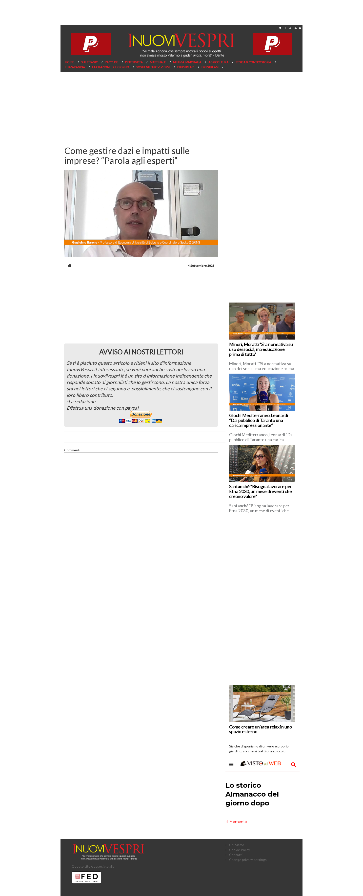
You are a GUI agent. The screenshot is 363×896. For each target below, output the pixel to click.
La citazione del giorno (110, 67)
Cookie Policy (239, 850)
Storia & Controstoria (253, 62)
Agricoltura (218, 62)
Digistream (185, 67)
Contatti (235, 855)
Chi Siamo (236, 845)
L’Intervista (134, 62)
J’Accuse (111, 62)
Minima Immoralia (187, 62)
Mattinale (158, 62)
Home (69, 62)
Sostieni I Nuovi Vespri (153, 67)
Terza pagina (75, 67)
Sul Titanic (89, 62)
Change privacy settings (248, 860)
